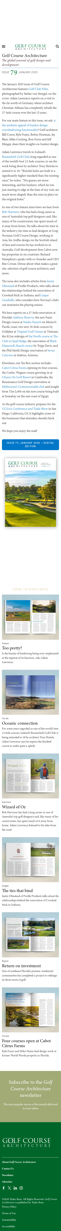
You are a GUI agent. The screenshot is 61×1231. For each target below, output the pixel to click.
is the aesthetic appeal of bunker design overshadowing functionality (29, 125)
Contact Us (8, 1168)
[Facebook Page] (3, 1187)
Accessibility (8, 1226)
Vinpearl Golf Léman (30, 331)
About (19, 1162)
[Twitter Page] (9, 1187)
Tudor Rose (38, 1202)
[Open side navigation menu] (3, 46)
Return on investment (21, 966)
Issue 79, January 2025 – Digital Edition (30, 444)
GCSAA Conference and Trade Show (25, 409)
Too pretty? (12, 648)
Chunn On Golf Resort (16, 377)
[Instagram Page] (21, 1187)
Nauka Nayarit (32, 322)
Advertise (7, 1182)
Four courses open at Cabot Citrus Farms (26, 1043)
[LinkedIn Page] (15, 1187)
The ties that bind (17, 891)
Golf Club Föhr (38, 89)
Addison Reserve (23, 317)
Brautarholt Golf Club (15, 157)
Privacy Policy (9, 1207)
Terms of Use (9, 1213)
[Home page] (30, 47)
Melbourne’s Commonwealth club (23, 387)
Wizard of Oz (14, 807)
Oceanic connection (20, 723)
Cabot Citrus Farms (14, 368)
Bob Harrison (10, 212)
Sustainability (9, 1220)
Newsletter (7, 1175)
